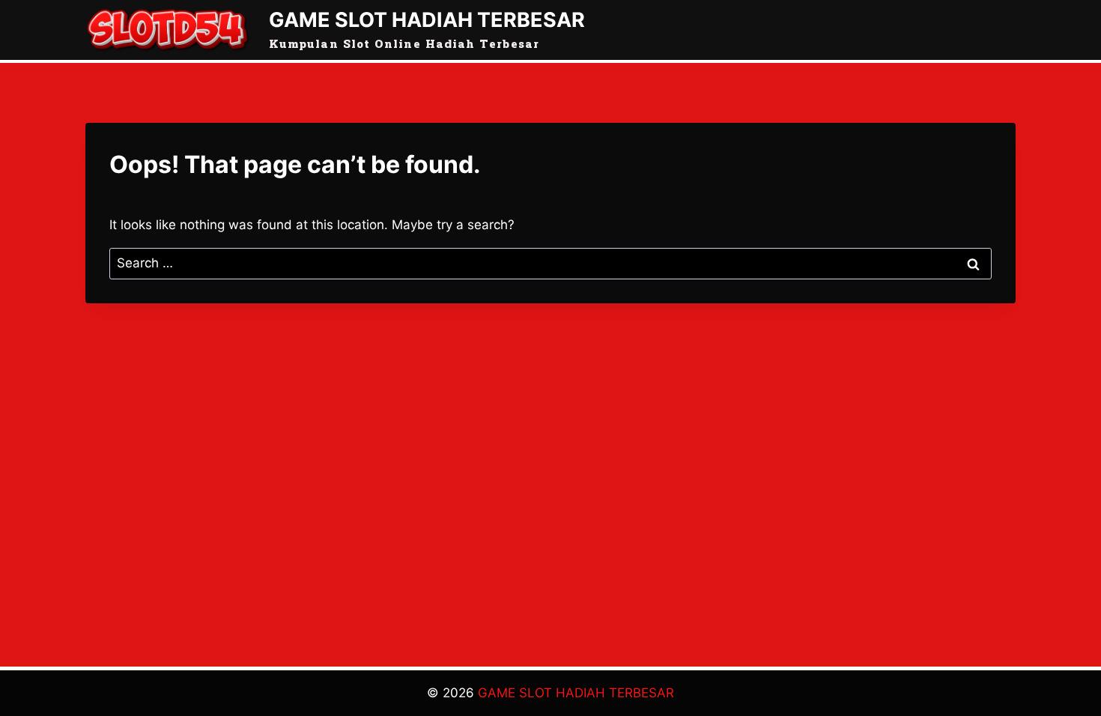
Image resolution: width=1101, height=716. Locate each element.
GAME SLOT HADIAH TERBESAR (576, 692)
